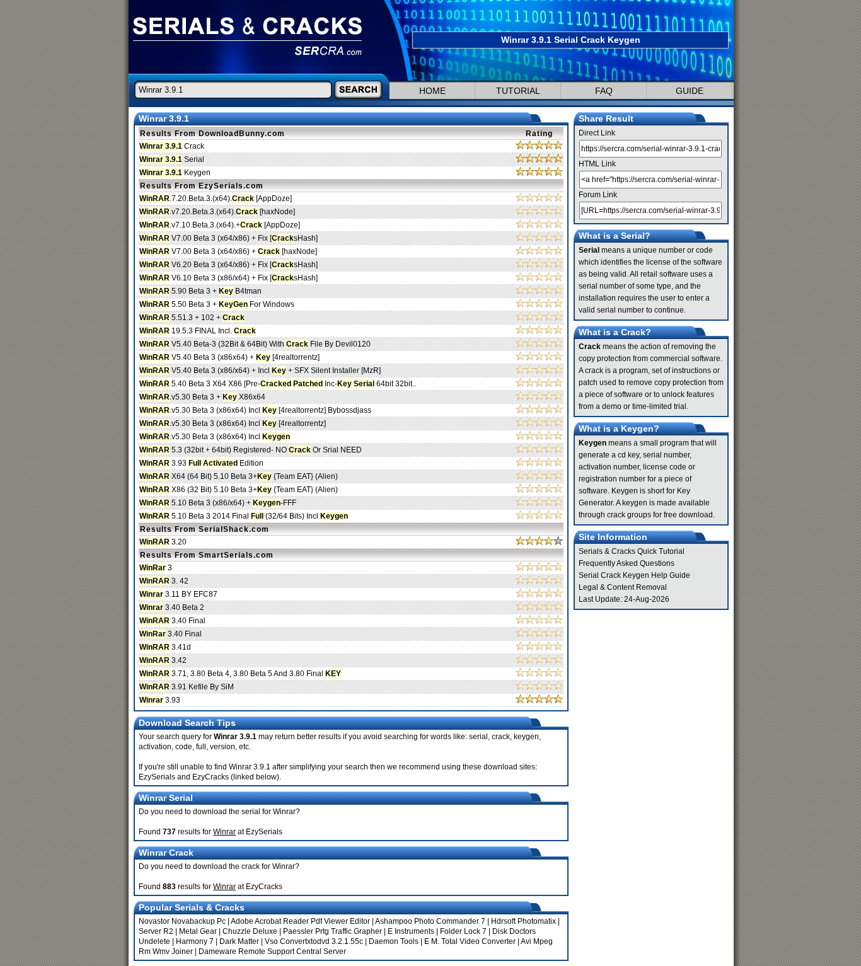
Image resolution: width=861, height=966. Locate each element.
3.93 (159, 700)
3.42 (163, 660)
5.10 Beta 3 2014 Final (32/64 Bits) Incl (243, 516)
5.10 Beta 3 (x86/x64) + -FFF (217, 502)
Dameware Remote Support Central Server (272, 951)
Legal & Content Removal (623, 587)
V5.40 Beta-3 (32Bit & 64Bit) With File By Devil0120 (255, 344)
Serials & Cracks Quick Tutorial (632, 551)
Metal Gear (198, 931)
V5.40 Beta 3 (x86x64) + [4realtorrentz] (229, 357)
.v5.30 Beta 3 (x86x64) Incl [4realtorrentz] (232, 423)
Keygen (175, 172)
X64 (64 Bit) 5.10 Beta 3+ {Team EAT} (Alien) (238, 476)
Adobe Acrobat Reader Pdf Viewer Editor (300, 921)
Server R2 (156, 931)
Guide (689, 91)
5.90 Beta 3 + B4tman (200, 291)
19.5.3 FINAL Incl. (197, 330)
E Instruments (411, 931)
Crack (171, 146)
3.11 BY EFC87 (178, 594)
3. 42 (163, 581)
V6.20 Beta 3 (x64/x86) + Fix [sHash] (228, 264)
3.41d (165, 647)
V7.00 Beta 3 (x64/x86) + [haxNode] (228, 251)
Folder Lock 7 (463, 931)
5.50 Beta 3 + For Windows (216, 304)
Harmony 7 (195, 941)
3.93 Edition (201, 463)
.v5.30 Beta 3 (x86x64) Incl (214, 436)
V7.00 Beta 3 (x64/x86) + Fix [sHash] (228, 238)
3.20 (163, 542)
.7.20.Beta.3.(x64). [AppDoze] (215, 198)
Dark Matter (239, 941)
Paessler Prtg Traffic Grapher (332, 931)
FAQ (604, 91)
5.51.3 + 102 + (192, 317)
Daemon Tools (394, 941)
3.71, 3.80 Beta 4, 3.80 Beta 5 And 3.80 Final (240, 673)
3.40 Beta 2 (171, 607)
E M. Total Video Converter (470, 941)
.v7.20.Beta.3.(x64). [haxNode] (217, 211)
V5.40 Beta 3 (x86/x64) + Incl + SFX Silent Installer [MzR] (260, 370)
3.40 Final (172, 620)
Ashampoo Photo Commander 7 (430, 921)
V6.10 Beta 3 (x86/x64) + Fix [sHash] (228, 277)
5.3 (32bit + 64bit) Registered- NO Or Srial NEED (250, 450)
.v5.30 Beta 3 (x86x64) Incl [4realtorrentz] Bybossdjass (255, 410)
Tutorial (518, 91)
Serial (171, 159)
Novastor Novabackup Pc (182, 921)
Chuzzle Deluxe (249, 931)
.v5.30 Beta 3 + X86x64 (202, 397)
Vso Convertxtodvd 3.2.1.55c (314, 941)
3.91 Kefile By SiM (186, 686)
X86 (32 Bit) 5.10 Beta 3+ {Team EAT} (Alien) (238, 489)
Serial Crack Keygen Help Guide (634, 575)
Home (432, 91)
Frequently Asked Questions (626, 563)
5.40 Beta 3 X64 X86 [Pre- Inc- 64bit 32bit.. (277, 383)
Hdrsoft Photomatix (523, 921)
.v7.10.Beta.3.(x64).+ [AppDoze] (219, 225)
